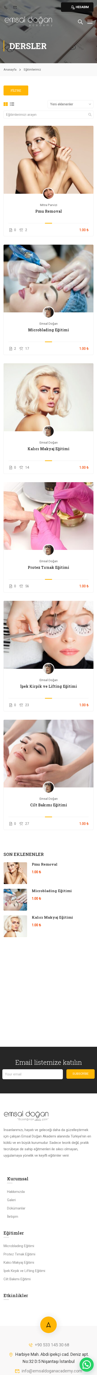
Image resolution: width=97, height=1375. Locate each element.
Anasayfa (10, 69)
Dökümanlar (16, 1208)
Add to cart (48, 160)
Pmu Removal (48, 211)
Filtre (16, 90)
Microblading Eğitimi (48, 329)
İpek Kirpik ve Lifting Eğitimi (48, 686)
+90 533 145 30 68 (52, 1344)
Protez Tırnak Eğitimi (48, 567)
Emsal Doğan (49, 323)
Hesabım (82, 7)
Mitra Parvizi (48, 205)
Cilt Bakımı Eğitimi (48, 804)
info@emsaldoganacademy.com (52, 1370)
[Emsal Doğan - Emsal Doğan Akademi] (29, 21)
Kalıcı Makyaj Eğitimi (48, 448)
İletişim (12, 1216)
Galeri (11, 1200)
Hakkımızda (16, 1192)
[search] (89, 115)
